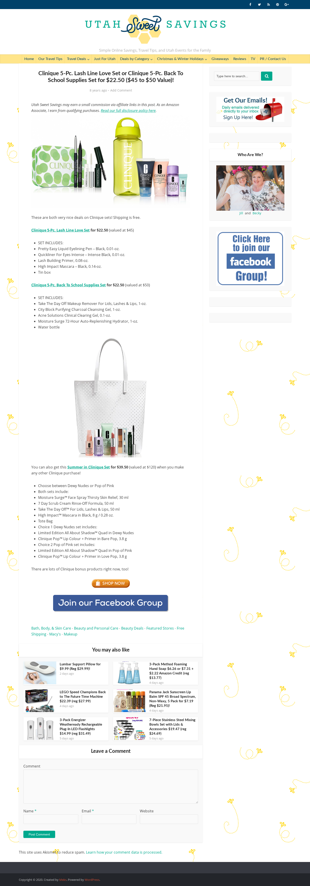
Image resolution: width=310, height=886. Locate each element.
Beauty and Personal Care (96, 628)
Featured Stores (160, 628)
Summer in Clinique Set (88, 467)
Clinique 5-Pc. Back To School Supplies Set (68, 284)
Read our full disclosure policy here (128, 110)
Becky (257, 213)
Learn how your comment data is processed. (124, 852)
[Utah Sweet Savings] (155, 29)
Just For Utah (105, 59)
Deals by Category (134, 59)
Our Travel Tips (50, 59)
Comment (31, 766)
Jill (241, 213)
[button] (183, 122)
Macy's (55, 634)
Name (30, 811)
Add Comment (121, 90)
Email (88, 811)
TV (253, 59)
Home (29, 59)
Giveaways (220, 59)
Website (147, 811)
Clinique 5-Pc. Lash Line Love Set (60, 230)
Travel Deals (76, 59)
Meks (62, 880)
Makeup (70, 634)
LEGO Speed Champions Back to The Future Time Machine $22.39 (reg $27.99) (83, 696)
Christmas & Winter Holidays (180, 59)
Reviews (239, 59)
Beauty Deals (132, 628)
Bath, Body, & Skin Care (51, 628)
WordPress (92, 880)
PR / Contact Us (273, 59)
